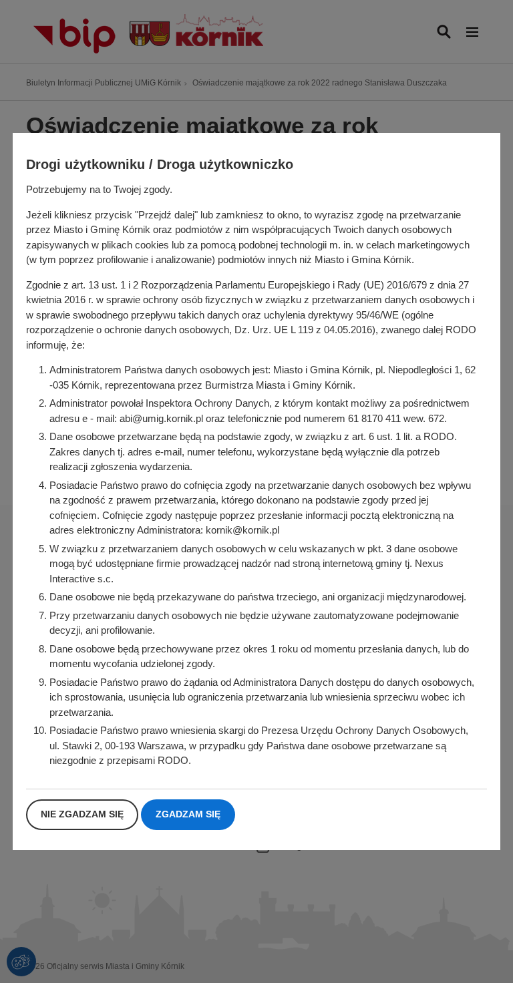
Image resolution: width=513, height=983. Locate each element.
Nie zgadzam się (82, 814)
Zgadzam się (188, 814)
